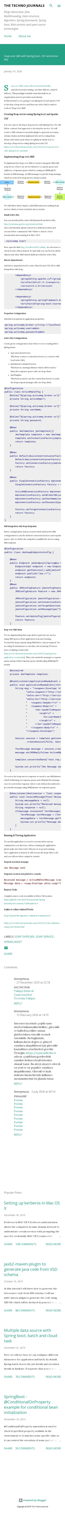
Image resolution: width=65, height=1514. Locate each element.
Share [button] (8, 954)
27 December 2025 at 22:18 (33, 982)
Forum (18, 1100)
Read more (53, 1244)
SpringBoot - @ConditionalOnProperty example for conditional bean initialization (31, 1404)
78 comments (25, 1377)
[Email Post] (6, 949)
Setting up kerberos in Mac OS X (32, 1205)
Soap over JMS (24, 936)
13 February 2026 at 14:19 (32, 1015)
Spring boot (13, 942)
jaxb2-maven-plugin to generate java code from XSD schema (30, 1269)
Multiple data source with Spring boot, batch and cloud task (30, 1335)
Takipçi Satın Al (24, 991)
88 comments (25, 1310)
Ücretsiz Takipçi (24, 998)
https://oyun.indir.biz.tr (41, 1053)
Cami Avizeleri (23, 994)
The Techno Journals (24, 5)
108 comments (26, 1244)
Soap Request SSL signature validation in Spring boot (27, 916)
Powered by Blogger (34, 1500)
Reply (18, 1003)
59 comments (25, 1448)
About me (24, 36)
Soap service (45, 936)
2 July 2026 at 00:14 (43, 1091)
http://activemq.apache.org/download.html (23, 224)
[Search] (51, 6)
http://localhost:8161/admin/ (33, 247)
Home (8, 36)
